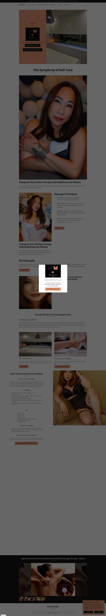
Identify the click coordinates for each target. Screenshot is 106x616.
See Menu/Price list (53, 289)
